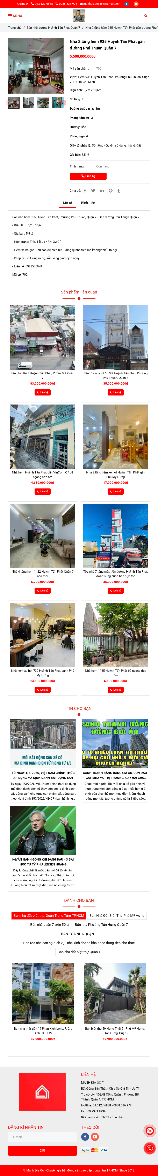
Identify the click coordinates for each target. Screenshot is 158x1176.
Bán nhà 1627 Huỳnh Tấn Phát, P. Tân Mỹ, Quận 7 (42, 375)
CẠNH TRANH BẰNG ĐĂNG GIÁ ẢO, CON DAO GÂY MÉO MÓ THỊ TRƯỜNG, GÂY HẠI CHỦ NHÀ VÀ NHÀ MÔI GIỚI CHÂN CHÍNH (115, 775)
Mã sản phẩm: (80, 68)
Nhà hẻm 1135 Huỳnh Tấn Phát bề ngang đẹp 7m (115, 673)
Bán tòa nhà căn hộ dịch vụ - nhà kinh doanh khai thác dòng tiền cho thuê (79, 943)
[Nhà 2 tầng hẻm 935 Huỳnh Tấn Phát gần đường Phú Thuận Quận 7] (79, 15)
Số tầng (75, 99)
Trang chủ (14, 28)
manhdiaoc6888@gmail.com (101, 3)
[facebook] (127, 3)
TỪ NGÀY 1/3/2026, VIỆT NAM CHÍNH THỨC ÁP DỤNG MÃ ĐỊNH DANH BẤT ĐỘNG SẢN (43, 775)
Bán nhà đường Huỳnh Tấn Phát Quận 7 (53, 28)
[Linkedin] (102, 190)
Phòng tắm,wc (79, 118)
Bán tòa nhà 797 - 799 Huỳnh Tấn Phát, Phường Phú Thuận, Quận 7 (116, 375)
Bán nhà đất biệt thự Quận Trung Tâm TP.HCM (49, 916)
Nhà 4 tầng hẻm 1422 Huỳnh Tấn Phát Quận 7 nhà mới (42, 574)
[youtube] (136, 3)
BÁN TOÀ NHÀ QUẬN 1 (79, 934)
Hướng (74, 127)
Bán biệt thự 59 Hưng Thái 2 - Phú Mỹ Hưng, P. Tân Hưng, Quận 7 (115, 1031)
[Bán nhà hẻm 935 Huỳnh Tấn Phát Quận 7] (36, 66)
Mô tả (67, 203)
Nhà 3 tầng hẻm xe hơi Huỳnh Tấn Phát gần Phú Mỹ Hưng (115, 475)
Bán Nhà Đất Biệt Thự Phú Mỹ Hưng (116, 916)
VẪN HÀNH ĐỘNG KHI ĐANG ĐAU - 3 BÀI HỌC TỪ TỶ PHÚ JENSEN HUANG (43, 862)
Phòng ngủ (77, 136)
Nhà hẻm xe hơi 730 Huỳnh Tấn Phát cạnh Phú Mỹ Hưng (42, 673)
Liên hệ (90, 176)
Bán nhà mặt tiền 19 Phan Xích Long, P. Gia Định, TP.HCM (43, 1031)
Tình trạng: (77, 166)
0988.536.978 (68, 3)
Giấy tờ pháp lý (80, 145)
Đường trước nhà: (82, 108)
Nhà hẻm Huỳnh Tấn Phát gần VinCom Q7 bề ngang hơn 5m (42, 475)
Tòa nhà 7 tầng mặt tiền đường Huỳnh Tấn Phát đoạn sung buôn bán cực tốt (115, 574)
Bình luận (88, 203)
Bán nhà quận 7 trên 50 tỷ (50, 925)
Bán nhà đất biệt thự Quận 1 (79, 952)
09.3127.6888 (44, 3)
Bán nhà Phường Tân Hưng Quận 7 (101, 925)
